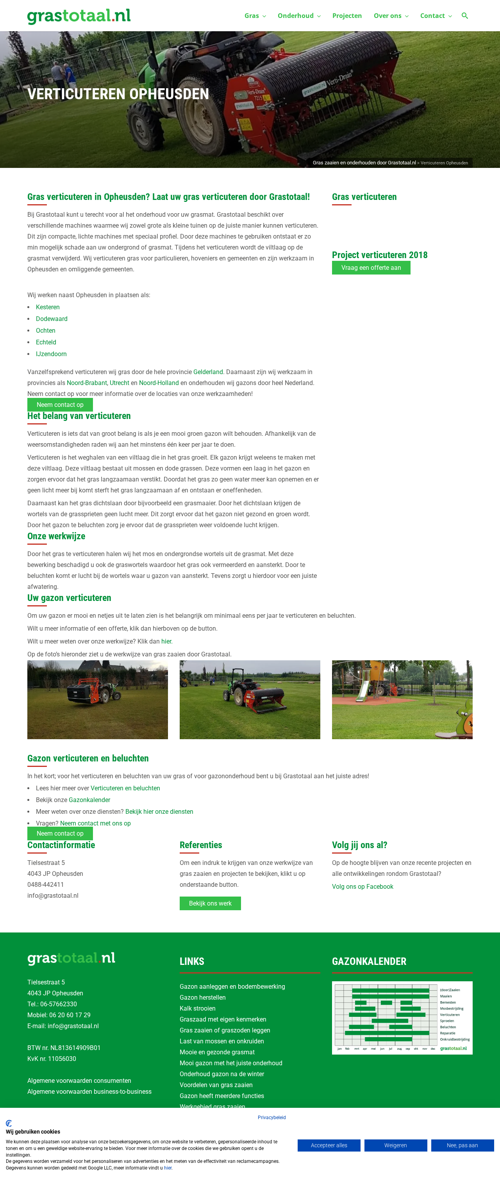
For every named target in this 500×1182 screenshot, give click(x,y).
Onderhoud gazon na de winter (222, 1074)
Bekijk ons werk (210, 903)
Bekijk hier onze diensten (159, 811)
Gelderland (208, 372)
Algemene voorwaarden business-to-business (89, 1091)
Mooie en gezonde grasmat (217, 1052)
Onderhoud (296, 15)
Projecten (347, 15)
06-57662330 (58, 1004)
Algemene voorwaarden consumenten (79, 1080)
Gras (252, 15)
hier (167, 1168)
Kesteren (48, 307)
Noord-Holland (159, 383)
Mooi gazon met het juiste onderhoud (231, 1063)
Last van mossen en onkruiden (222, 1041)
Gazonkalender (89, 800)
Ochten (45, 330)
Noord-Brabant (87, 383)
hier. (167, 641)
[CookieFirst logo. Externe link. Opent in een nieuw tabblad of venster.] (9, 1123)
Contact (432, 15)
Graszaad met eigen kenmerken (223, 1019)
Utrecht (119, 383)
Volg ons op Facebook (362, 886)
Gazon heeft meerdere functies (222, 1096)
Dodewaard (52, 319)
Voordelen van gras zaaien (216, 1085)
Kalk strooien (198, 1008)
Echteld (46, 342)
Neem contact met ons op (95, 823)
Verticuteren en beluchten (125, 788)
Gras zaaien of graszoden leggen (225, 1030)
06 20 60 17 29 (70, 1015)
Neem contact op (60, 404)
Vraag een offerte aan (371, 267)
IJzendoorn (51, 354)
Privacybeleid (272, 1117)
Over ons (388, 15)
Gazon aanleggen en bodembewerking (232, 986)
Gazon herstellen (203, 997)
